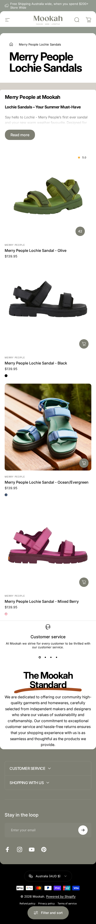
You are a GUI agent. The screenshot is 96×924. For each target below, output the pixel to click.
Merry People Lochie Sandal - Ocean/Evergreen (47, 482)
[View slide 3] (51, 657)
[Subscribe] (83, 830)
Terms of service (67, 903)
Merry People (15, 244)
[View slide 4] (56, 657)
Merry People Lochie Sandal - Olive (35, 250)
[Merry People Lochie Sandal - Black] (48, 307)
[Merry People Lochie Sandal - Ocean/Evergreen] (48, 427)
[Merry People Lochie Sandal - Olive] (48, 195)
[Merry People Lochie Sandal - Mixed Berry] (48, 546)
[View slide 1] (39, 657)
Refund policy (27, 903)
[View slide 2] (45, 657)
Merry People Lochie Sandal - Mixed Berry (42, 601)
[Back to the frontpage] (11, 44)
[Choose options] (84, 344)
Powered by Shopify (60, 896)
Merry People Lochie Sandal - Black (36, 363)
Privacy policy (46, 903)
